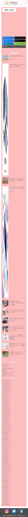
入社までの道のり (7, 368)
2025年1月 (5, 408)
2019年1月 (5, 498)
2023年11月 (5, 430)
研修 (3, 370)
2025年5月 (5, 400)
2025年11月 (5, 393)
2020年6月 (5, 486)
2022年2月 (5, 462)
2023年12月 (5, 428)
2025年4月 (5, 402)
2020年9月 (5, 480)
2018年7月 (5, 502)
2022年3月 (5, 460)
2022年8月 (5, 450)
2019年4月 (5, 497)
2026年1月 (5, 389)
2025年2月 (5, 406)
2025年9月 (5, 397)
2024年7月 (5, 419)
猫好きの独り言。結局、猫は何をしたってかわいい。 (17, 319)
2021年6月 (5, 473)
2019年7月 (5, 493)
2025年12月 (5, 391)
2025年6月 (5, 399)
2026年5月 (5, 382)
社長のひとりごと (7, 375)
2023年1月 (5, 443)
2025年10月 (5, 395)
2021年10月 (5, 469)
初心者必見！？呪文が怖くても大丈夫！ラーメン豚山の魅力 (17, 179)
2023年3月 (5, 439)
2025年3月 (5, 404)
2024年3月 (5, 423)
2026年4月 (5, 384)
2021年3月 (5, 474)
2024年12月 (5, 410)
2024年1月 (5, 426)
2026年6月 (5, 380)
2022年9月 (5, 449)
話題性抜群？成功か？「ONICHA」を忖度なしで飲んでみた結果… (17, 303)
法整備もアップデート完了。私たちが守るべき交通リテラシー (17, 353)
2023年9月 (5, 432)
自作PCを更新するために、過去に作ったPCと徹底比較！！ (17, 65)
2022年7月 (5, 452)
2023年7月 (5, 436)
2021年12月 (5, 465)
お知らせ (4, 364)
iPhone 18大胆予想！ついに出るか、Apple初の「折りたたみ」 (17, 310)
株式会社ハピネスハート (13, 515)
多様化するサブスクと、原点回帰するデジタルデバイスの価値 (17, 344)
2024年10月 (5, 413)
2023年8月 (5, 434)
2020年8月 (5, 482)
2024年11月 (5, 412)
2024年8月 (5, 417)
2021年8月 (5, 471)
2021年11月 (5, 467)
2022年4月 (5, 458)
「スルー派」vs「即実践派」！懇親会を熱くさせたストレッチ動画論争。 (17, 337)
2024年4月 (5, 421)
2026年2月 (5, 387)
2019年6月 (5, 495)
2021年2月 (5, 476)
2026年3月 (5, 386)
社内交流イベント (7, 372)
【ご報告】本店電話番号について (17, 57)
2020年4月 (5, 489)
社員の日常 (5, 373)
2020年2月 (5, 491)
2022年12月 (5, 445)
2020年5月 (5, 487)
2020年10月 (5, 478)
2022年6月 (5, 454)
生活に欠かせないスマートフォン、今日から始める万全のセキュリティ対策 (17, 328)
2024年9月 (5, 415)
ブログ (4, 366)
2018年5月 (5, 504)
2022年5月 (5, 456)
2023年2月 (5, 441)
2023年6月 (5, 437)
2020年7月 (5, 484)
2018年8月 (5, 500)
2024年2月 (5, 424)
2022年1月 (5, 463)
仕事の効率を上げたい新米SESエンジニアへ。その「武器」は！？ (17, 189)
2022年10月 (5, 447)
